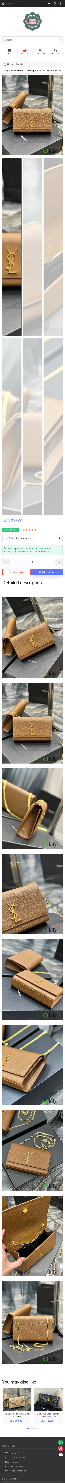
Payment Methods (14, 1466)
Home (10, 64)
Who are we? (12, 1453)
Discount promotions (15, 1470)
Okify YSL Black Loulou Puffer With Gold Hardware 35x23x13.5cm (48, 1416)
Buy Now (17, 572)
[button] (28, 1428)
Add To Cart (48, 572)
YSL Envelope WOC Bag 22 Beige (17, 1415)
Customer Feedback (15, 1457)
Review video (11, 1462)
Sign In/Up (40, 54)
